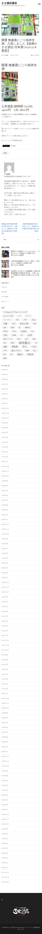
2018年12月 (5, 814)
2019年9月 (4, 771)
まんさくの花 (8, 316)
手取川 (19, 339)
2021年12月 (5, 640)
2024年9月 (4, 481)
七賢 (17, 320)
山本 (30, 335)
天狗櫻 (14, 335)
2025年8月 (4, 427)
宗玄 (22, 335)
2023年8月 (4, 543)
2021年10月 (5, 650)
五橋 (5, 324)
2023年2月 (4, 573)
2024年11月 (5, 471)
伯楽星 (13, 323)
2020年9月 (4, 713)
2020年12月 (5, 698)
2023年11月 (5, 529)
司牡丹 (6, 331)
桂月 (36, 342)
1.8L (20, 140)
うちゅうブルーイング (15, 312)
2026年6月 (4, 379)
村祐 (5, 342)
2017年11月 (5, 877)
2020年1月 (4, 751)
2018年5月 (4, 848)
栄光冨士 (24, 342)
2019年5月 (4, 790)
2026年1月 (4, 403)
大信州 (23, 331)
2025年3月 (4, 452)
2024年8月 (4, 485)
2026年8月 (4, 369)
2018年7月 (4, 838)
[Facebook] (1, 900)
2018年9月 (4, 829)
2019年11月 (5, 761)
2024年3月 (4, 510)
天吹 (5, 335)
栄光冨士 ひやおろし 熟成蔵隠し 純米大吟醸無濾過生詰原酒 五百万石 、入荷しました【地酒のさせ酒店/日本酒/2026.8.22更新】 (25, 274)
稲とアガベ (16, 350)
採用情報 (4, 292)
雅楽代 (20, 354)
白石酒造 (33, 346)
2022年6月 (4, 611)
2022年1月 (4, 635)
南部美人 (27, 327)
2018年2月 (4, 863)
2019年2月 (4, 805)
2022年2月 (4, 631)
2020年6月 (4, 727)
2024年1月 (4, 519)
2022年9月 (4, 597)
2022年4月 (4, 621)
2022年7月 (4, 606)
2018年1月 (4, 867)
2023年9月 (4, 539)
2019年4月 (4, 795)
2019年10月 (5, 766)
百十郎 (5, 350)
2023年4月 (4, 563)
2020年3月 (4, 742)
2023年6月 (4, 553)
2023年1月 (4, 577)
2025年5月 (4, 442)
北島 (12, 327)
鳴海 (5, 358)
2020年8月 (4, 718)
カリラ (19, 315)
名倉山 (14, 331)
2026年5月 (4, 384)
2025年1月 (4, 461)
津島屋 (15, 347)
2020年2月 (4, 747)
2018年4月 (4, 853)
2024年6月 (4, 495)
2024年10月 (5, 476)
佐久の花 (24, 323)
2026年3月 (4, 394)
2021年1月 (4, 693)
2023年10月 (5, 534)
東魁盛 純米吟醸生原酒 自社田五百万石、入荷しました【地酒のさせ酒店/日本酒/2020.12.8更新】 (10, 228)
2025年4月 (4, 447)
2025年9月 (4, 423)
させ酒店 (5, 55)
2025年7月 (4, 432)
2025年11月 (5, 413)
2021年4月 (4, 679)
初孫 (5, 327)
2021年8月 (4, 660)
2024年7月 (4, 490)
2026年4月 (4, 389)
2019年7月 (4, 780)
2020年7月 (4, 722)
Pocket (13, 146)
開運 (5, 153)
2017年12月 (5, 872)
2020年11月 (5, 703)
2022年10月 (5, 592)
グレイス (28, 315)
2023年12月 (5, 524)
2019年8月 (4, 776)
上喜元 (25, 319)
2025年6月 (4, 437)
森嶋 (5, 347)
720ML (15, 140)
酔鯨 (11, 354)
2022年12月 (5, 582)
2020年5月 (4, 732)
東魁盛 (12, 342)
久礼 (33, 320)
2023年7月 (4, 548)
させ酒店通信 (9, 3)
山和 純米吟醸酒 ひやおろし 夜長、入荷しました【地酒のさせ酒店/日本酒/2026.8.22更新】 (25, 263)
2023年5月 (4, 558)
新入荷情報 (36, 55)
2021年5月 (4, 674)
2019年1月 (4, 809)
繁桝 (5, 354)
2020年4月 (4, 737)
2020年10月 (5, 708)
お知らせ (4, 287)
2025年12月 (5, 408)
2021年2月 (4, 689)
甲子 (25, 347)
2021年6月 (4, 669)
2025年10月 (5, 418)
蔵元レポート (5, 301)
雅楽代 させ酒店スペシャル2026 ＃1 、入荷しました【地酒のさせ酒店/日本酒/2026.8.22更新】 (25, 253)
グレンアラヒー (7, 319)
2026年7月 (4, 374)
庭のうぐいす (8, 339)
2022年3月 (4, 626)
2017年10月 (5, 882)
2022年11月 (5, 587)
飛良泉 (30, 354)
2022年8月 (4, 602)
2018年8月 (4, 834)
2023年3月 (4, 568)
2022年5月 (4, 616)
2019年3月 (4, 800)
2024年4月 (4, 505)
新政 (26, 339)
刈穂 (34, 323)
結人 (35, 350)
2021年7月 (4, 664)
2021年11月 (5, 645)
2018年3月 (4, 858)
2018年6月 (4, 843)
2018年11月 (5, 819)
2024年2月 (4, 514)
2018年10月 (5, 824)
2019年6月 (4, 785)
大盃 (32, 331)
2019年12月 (5, 756)
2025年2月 (4, 456)
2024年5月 (4, 500)
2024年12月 (5, 466)
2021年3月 (4, 684)
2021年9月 (4, 655)
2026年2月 (4, 398)
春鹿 (34, 339)
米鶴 (27, 350)
